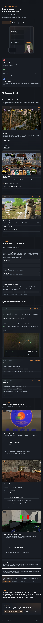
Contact (38, 1)
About (34, 1)
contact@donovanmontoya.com (14, 611)
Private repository (8, 330)
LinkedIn (22, 22)
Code (11, 191)
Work (31, 1)
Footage (7, 456)
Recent (23, 1)
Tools (27, 1)
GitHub (15, 22)
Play (6, 191)
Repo (7, 506)
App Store (7, 147)
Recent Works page (8, 277)
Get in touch (7, 22)
